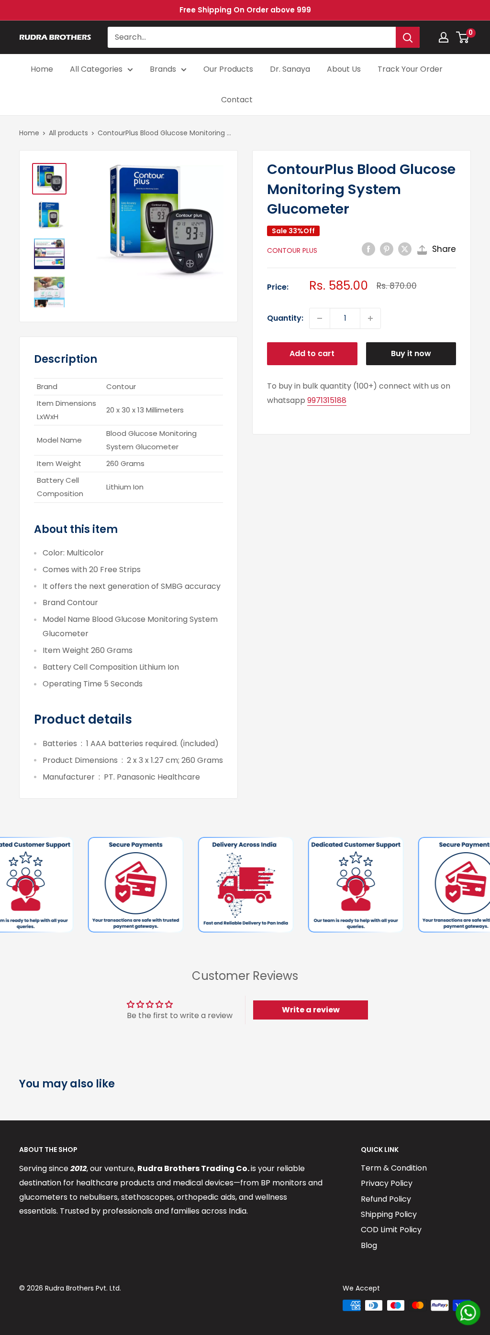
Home (42, 69)
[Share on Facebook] (368, 249)
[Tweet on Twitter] (405, 249)
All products (68, 133)
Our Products (228, 69)
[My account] (443, 37)
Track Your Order (410, 69)
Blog (369, 1245)
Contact (237, 99)
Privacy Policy (386, 1183)
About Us (344, 69)
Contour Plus (292, 250)
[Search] (408, 37)
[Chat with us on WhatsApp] (468, 1312)
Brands (163, 69)
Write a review (311, 1009)
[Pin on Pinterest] (386, 249)
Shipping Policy (389, 1214)
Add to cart (312, 353)
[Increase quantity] (370, 318)
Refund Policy (386, 1199)
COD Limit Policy (391, 1229)
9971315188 (326, 400)
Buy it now (411, 353)
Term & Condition (394, 1167)
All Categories (96, 69)
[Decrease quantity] (320, 318)
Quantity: (285, 318)
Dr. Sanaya (290, 69)
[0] (463, 37)
